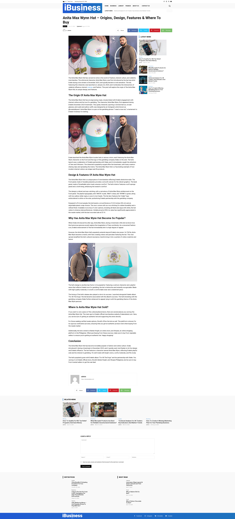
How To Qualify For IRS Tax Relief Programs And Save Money (150, 59)
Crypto (150, 76)
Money (140, 57)
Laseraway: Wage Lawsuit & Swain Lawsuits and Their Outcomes (134, 484)
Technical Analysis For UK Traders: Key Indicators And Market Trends (156, 79)
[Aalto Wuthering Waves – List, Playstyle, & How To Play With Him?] (66, 504)
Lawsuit (128, 480)
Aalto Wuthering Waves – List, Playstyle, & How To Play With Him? (79, 504)
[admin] (64, 30)
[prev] (168, 11)
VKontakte (160, 516)
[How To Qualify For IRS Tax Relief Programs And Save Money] (153, 47)
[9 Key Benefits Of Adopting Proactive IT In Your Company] (66, 484)
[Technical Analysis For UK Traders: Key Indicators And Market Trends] (143, 80)
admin (69, 30)
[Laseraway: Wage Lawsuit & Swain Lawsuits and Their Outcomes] (121, 484)
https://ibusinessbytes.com (87, 379)
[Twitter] (169, 1)
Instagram (149, 516)
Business (150, 86)
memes (90, 87)
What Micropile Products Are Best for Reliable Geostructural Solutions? (157, 69)
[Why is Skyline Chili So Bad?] (121, 493)
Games (73, 500)
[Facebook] (164, 1)
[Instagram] (166, 1)
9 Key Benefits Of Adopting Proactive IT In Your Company (79, 484)
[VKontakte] (155, 516)
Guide (73, 480)
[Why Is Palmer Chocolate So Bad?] (121, 503)
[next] (171, 11)
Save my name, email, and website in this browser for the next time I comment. (103, 462)
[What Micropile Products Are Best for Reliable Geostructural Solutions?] (143, 70)
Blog (65, 26)
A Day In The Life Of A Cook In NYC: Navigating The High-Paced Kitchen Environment (79, 494)
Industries (150, 66)
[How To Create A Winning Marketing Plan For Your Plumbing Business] (143, 90)
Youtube (170, 516)
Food (127, 489)
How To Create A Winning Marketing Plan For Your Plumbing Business (132, 10)
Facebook (139, 516)
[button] (169, 6)
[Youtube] (171, 1)
